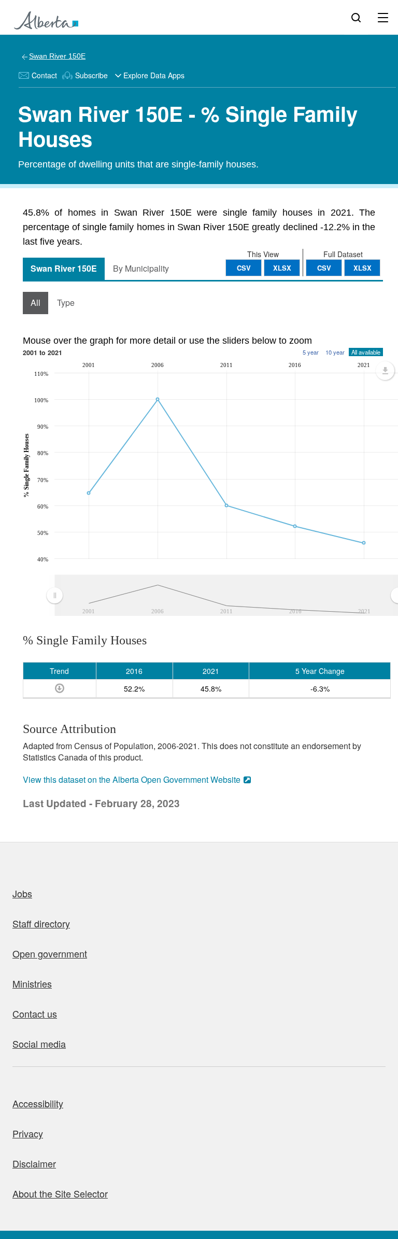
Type (66, 302)
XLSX (362, 268)
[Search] (356, 17)
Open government (49, 953)
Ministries (32, 983)
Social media (39, 1043)
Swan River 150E (57, 56)
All (35, 302)
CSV (324, 268)
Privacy (27, 1133)
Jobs (22, 893)
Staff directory (41, 923)
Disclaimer (34, 1163)
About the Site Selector (60, 1193)
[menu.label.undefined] (385, 370)
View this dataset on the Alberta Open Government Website (131, 779)
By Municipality (141, 268)
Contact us (34, 1013)
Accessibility (37, 1103)
